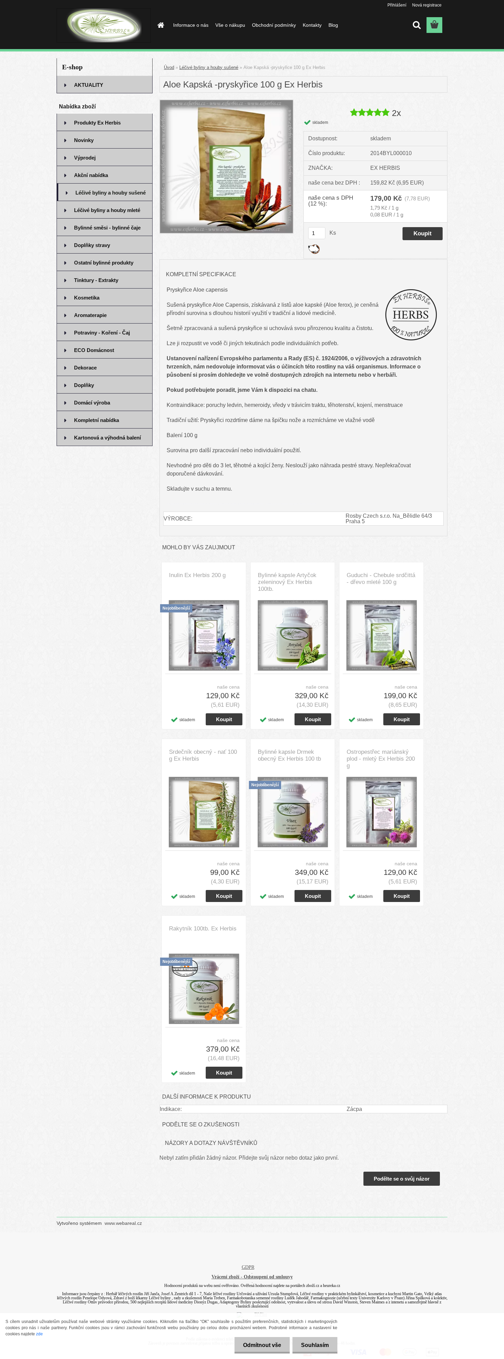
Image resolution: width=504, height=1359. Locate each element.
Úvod (169, 67)
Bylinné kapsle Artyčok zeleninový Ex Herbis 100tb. (287, 582)
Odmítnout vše (262, 1345)
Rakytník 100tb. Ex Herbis (203, 928)
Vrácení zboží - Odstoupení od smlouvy (252, 1276)
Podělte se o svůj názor (402, 1179)
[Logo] (104, 25)
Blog (333, 25)
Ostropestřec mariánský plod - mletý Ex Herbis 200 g (381, 759)
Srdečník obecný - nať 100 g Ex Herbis (203, 755)
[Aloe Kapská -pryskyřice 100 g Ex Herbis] (226, 102)
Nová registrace (427, 5)
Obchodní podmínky (274, 25)
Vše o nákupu (230, 25)
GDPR (248, 1267)
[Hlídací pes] (314, 247)
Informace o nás (190, 25)
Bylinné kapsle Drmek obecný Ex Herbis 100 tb (289, 755)
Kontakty (312, 25)
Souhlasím (315, 1345)
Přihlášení (396, 5)
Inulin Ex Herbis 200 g (197, 575)
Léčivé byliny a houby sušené (208, 67)
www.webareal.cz (123, 1223)
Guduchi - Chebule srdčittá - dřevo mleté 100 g (381, 578)
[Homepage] (160, 25)
